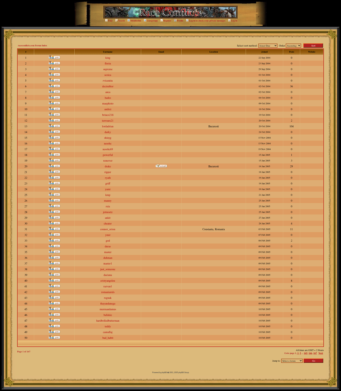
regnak (107, 298)
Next (321, 353)
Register (167, 20)
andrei (107, 109)
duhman (107, 258)
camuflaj (107, 332)
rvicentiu (108, 80)
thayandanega (107, 303)
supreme (107, 69)
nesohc (107, 143)
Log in (234, 20)
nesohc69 (108, 149)
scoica (107, 75)
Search (121, 20)
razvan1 (107, 286)
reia (108, 206)
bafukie (108, 315)
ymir (108, 235)
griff (107, 183)
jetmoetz (107, 212)
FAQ (110, 20)
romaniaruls (107, 292)
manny (107, 200)
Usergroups (152, 20)
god (108, 240)
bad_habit (107, 338)
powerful (108, 155)
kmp (107, 195)
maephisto (107, 103)
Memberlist (135, 20)
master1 (107, 263)
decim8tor (107, 86)
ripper (107, 172)
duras (108, 246)
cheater (108, 223)
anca (107, 92)
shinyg (107, 138)
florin (108, 63)
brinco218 (107, 115)
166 (310, 353)
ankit (108, 218)
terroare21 (107, 120)
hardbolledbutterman (107, 320)
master (107, 252)
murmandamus (108, 309)
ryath (108, 178)
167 (315, 353)
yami (108, 189)
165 (305, 353)
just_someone (107, 269)
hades (108, 98)
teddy (108, 326)
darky (108, 132)
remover (107, 160)
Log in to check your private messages (207, 20)
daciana (108, 275)
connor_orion (107, 229)
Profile (180, 20)
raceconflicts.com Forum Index (32, 45)
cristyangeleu (107, 280)
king (107, 58)
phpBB (164, 372)
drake (108, 166)
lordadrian (107, 126)
